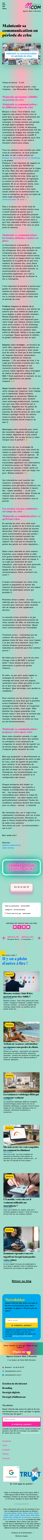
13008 (17, 1515)
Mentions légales (21, 1536)
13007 (11, 1515)
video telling (8, 848)
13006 (6, 1515)
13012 (37, 1515)
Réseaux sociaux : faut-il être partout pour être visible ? (18, 995)
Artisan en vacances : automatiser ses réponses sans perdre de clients (20, 1045)
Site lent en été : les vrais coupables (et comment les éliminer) (21, 1148)
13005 (36, 1513)
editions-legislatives (11, 845)
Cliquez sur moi (21, 1351)
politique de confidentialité (22, 1336)
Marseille (7, 1513)
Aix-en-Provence (25, 1517)
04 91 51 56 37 (21, 887)
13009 (22, 1515)
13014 (5, 1517)
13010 (28, 1515)
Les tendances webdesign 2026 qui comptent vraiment (21, 1096)
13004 (30, 1513)
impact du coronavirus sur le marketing (21, 158)
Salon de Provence (10, 1519)
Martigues (22, 1519)
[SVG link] (33, 6)
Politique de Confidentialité (21, 1533)
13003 (25, 1513)
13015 (10, 1517)
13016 (15, 1517)
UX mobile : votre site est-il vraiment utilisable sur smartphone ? (17, 1202)
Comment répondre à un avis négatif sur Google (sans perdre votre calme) (19, 1256)
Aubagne (35, 1517)
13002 (19, 1513)
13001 (14, 1513)
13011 (32, 1515)
